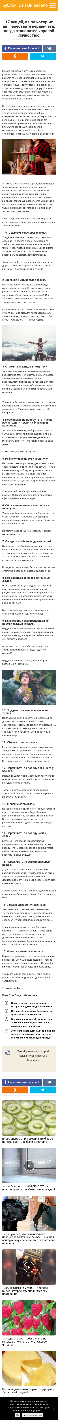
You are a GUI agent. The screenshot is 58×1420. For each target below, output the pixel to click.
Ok (17, 1415)
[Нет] (54, 1408)
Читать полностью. (32, 1415)
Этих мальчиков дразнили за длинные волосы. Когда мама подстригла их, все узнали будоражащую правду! (33, 1034)
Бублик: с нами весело (25, 5)
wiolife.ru (18, 988)
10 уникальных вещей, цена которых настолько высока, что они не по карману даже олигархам (32, 1023)
